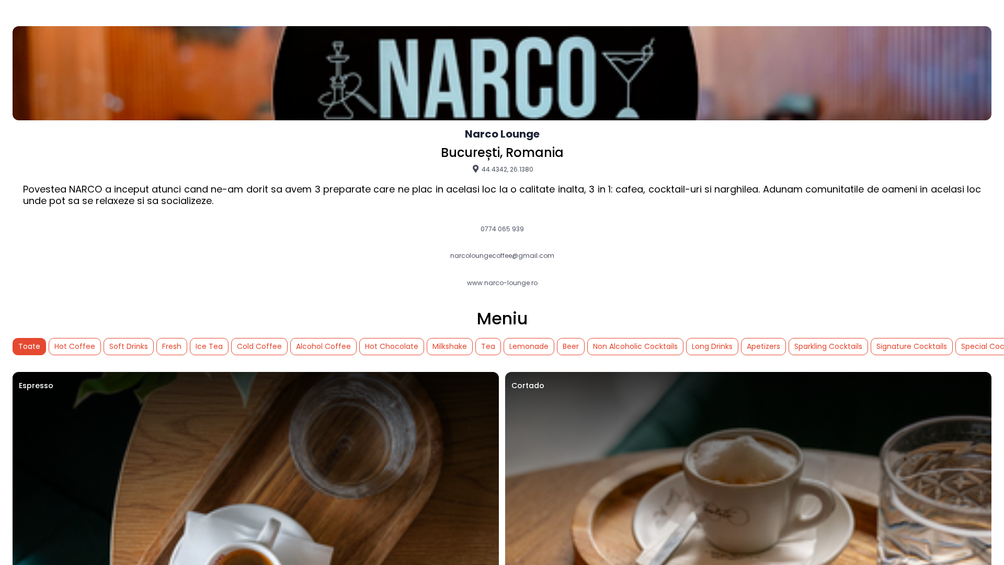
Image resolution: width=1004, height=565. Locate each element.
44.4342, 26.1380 (506, 169)
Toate (29, 346)
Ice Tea (209, 346)
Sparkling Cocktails (828, 346)
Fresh (171, 346)
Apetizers (763, 346)
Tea (488, 346)
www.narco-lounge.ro (502, 283)
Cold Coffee (259, 346)
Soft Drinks (128, 346)
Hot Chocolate (391, 346)
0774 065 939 (502, 229)
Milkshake (449, 346)
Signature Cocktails (911, 346)
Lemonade (529, 346)
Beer (571, 346)
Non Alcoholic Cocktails (635, 346)
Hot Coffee (74, 346)
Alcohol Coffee (323, 346)
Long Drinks (712, 346)
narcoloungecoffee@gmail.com (502, 255)
